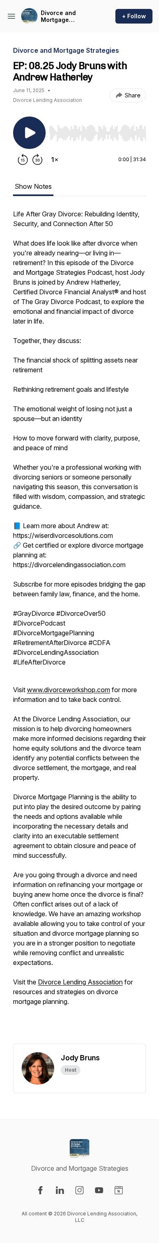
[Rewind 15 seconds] (23, 159)
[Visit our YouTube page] (99, 1190)
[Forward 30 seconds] (37, 159)
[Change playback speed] (54, 159)
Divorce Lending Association (80, 982)
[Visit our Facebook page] (40, 1190)
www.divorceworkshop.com (68, 690)
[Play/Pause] (29, 133)
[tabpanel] (79, 626)
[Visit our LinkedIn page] (60, 1190)
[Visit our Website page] (119, 1190)
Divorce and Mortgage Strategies (58, 16)
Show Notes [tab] (33, 186)
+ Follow (134, 16)
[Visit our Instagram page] (79, 1190)
